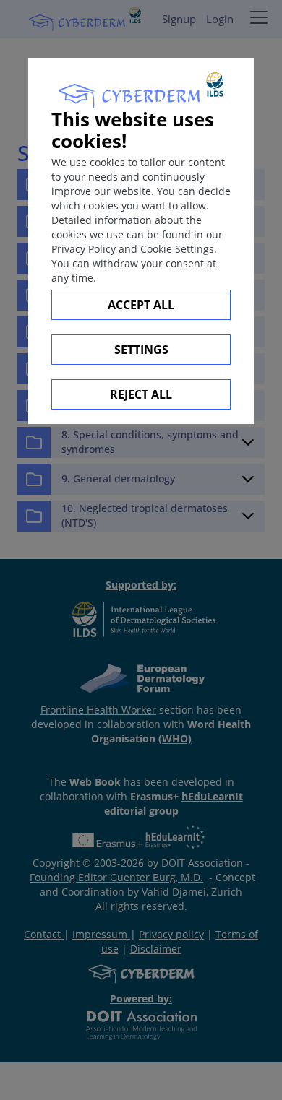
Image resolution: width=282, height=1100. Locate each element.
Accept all (141, 305)
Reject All (141, 394)
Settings (141, 350)
